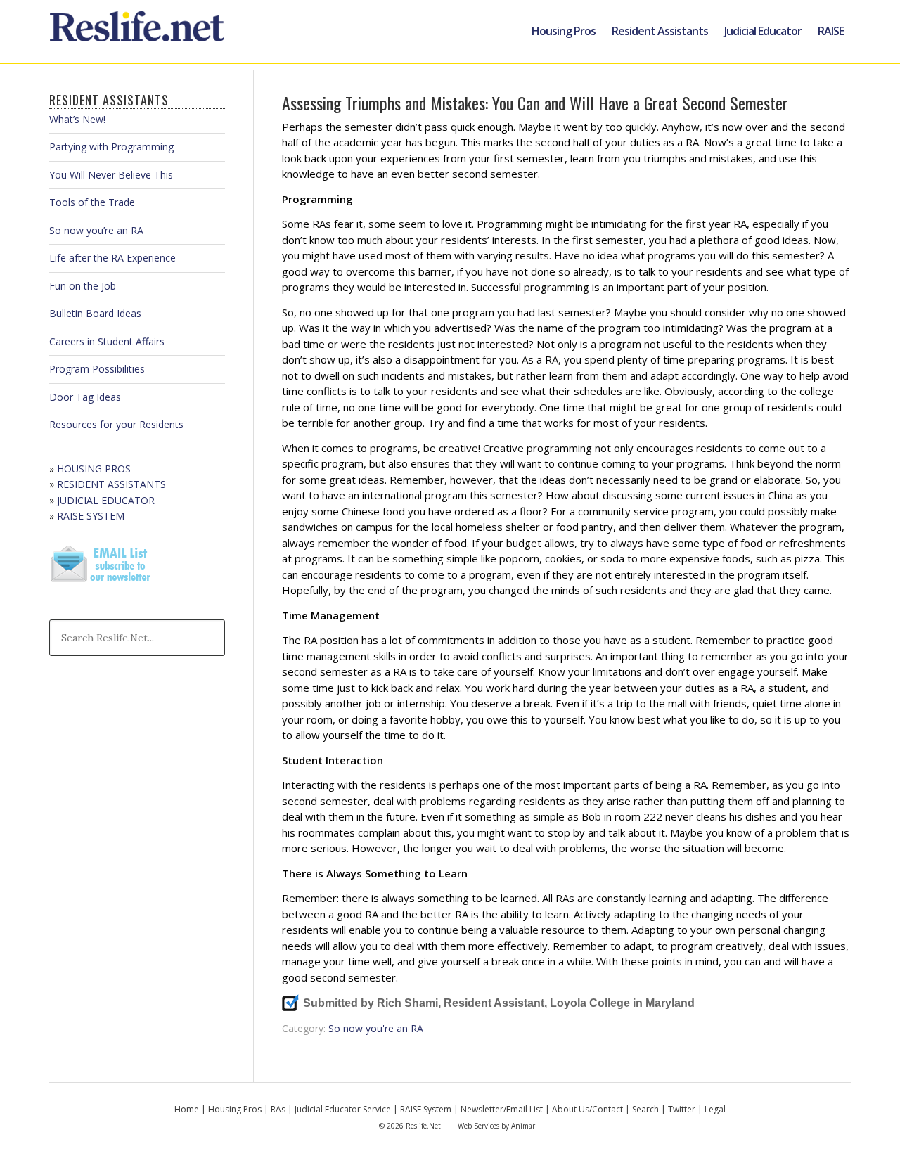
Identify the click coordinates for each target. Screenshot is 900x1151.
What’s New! (77, 119)
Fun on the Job (82, 285)
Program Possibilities (97, 368)
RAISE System (425, 1109)
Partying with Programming (111, 146)
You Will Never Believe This (111, 174)
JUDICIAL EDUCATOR (106, 500)
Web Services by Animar (496, 1126)
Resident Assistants (660, 31)
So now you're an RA (375, 1028)
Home (186, 1109)
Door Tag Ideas (85, 397)
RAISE (831, 31)
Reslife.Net (139, 31)
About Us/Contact (587, 1109)
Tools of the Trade (92, 202)
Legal (715, 1109)
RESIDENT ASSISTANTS (111, 484)
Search (645, 1109)
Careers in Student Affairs (107, 341)
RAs (278, 1109)
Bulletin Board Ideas (95, 313)
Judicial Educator (763, 31)
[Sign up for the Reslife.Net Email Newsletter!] (102, 583)
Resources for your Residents (116, 424)
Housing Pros (564, 31)
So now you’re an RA (96, 230)
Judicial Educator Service (343, 1109)
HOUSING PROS (94, 468)
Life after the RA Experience (112, 257)
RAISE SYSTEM (90, 515)
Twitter (681, 1109)
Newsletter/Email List (502, 1109)
